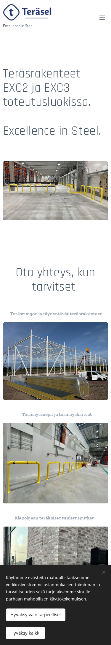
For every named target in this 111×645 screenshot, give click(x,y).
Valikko (102, 17)
